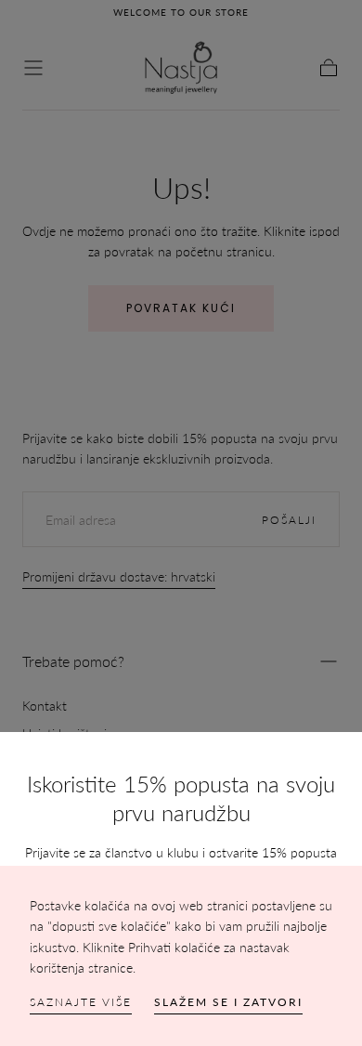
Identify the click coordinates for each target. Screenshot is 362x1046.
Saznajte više (81, 1002)
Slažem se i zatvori (228, 1002)
